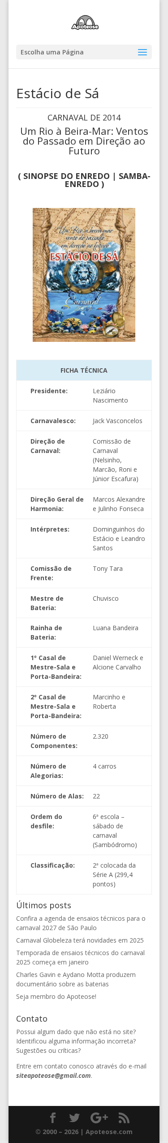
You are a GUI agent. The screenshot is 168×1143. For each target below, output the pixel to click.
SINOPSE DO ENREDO (66, 175)
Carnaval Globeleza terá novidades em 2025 (80, 940)
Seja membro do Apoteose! (56, 996)
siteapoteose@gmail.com (53, 1075)
